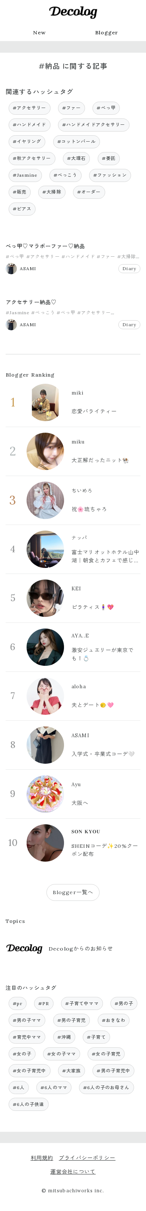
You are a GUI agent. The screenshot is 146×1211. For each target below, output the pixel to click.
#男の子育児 (71, 1020)
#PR (43, 1003)
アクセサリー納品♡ (31, 302)
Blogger (107, 32)
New (39, 32)
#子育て (96, 1037)
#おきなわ (114, 1020)
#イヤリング (27, 141)
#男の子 (124, 1003)
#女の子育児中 (29, 1070)
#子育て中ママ (82, 1003)
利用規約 (42, 1158)
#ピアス (22, 208)
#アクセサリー (29, 108)
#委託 (109, 158)
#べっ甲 (106, 108)
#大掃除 (51, 192)
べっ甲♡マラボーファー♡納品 (45, 246)
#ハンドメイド (29, 124)
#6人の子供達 (29, 1104)
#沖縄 (64, 1037)
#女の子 (22, 1054)
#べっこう (65, 175)
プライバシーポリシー (87, 1158)
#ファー (71, 108)
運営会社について (72, 1171)
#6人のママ (53, 1087)
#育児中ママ (27, 1037)
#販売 (20, 192)
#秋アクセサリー (32, 158)
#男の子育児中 (113, 1070)
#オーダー (89, 192)
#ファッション (110, 175)
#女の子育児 (106, 1054)
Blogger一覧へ (73, 892)
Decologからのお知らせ (81, 948)
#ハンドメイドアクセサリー (93, 124)
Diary (129, 268)
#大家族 (71, 1070)
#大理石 (76, 158)
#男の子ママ (27, 1020)
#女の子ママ (61, 1054)
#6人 (19, 1087)
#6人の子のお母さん (106, 1087)
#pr (17, 1003)
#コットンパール (76, 141)
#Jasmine (25, 175)
